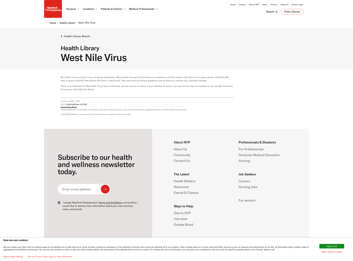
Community (182, 155)
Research (284, 4)
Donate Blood (183, 224)
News (264, 4)
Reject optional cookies (331, 252)
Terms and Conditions (110, 202)
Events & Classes (186, 193)
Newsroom (181, 187)
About (233, 4)
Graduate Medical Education (259, 155)
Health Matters (184, 181)
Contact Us (182, 161)
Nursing (244, 161)
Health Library (67, 22)
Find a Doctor (292, 12)
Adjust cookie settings (13, 256)
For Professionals (251, 149)
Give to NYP (254, 4)
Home (53, 22)
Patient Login (297, 4)
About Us (180, 149)
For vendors (247, 200)
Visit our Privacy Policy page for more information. (50, 256)
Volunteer (181, 219)
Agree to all (332, 246)
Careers (242, 4)
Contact (273, 4)
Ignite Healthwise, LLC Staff (77, 104)
